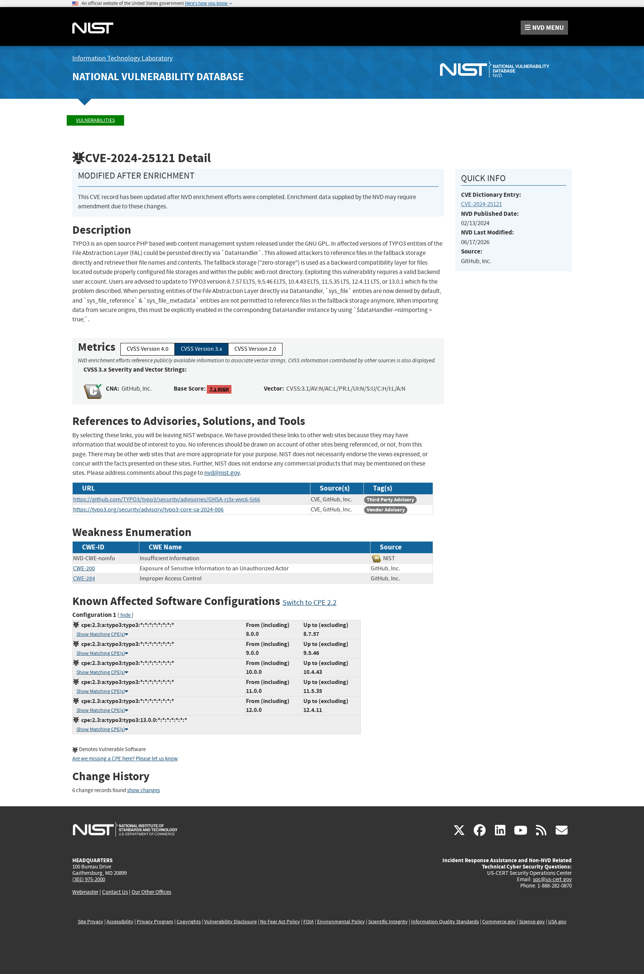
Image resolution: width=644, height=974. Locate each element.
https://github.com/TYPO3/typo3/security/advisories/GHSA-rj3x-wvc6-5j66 (166, 499)
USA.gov (557, 921)
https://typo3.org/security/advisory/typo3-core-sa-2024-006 (148, 509)
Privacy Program (155, 921)
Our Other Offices (151, 892)
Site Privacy (90, 921)
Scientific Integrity (388, 921)
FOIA (308, 921)
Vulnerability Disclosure (230, 921)
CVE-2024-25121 (481, 204)
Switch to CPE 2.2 (309, 602)
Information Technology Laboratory (122, 58)
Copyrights (189, 921)
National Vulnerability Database (158, 76)
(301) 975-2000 (88, 879)
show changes (143, 790)
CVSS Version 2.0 (255, 349)
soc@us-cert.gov (552, 879)
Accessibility (120, 921)
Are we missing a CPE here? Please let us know (124, 758)
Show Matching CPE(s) (100, 634)
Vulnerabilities (95, 120)
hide (125, 615)
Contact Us (115, 892)
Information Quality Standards (445, 921)
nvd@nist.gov (222, 473)
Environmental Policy (341, 921)
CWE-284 (84, 578)
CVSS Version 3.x (201, 349)
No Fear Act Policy (280, 921)
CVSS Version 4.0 (147, 349)
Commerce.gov (499, 921)
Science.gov (532, 921)
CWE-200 (84, 568)
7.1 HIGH (219, 389)
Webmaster (85, 892)
